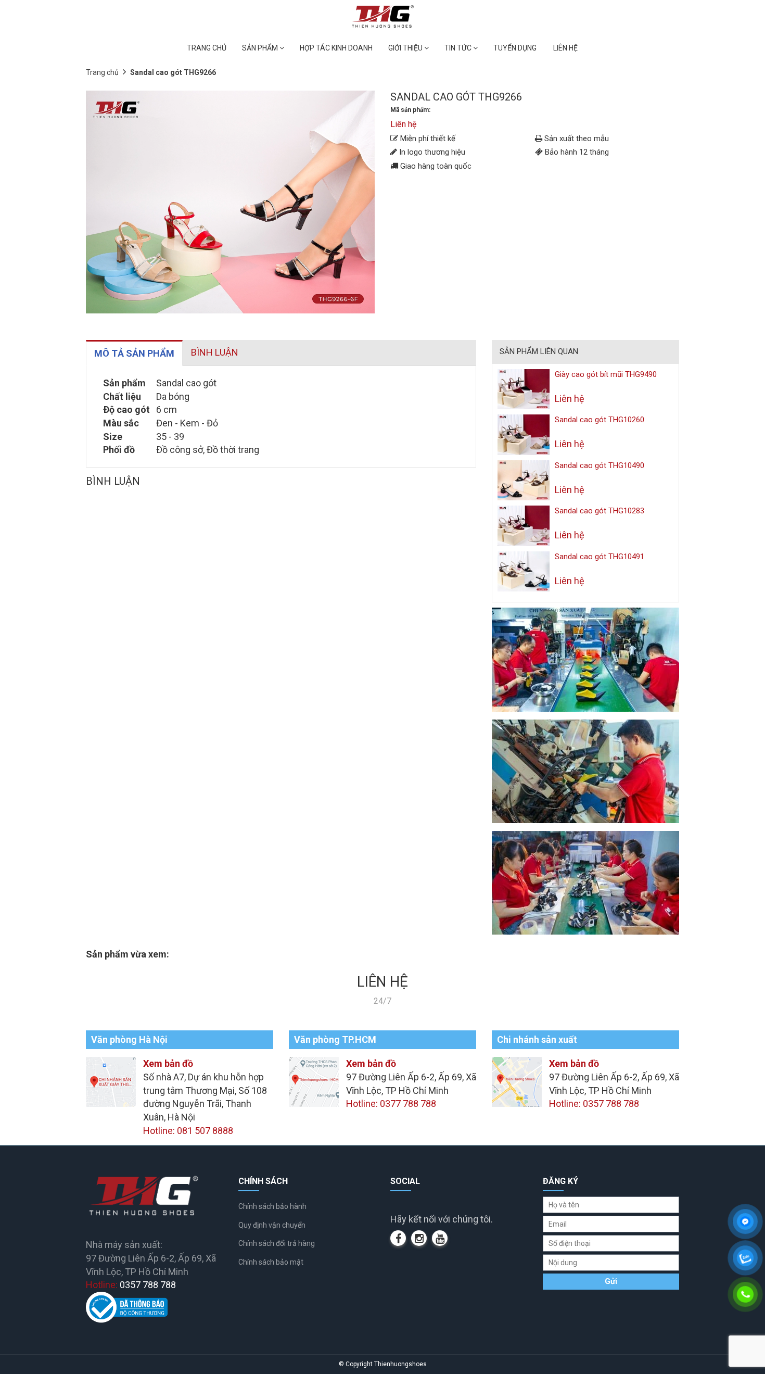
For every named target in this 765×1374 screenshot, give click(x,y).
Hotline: (131, 1284)
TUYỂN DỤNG (515, 48)
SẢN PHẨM (260, 48)
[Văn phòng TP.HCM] (314, 1081)
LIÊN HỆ (565, 48)
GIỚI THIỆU (406, 48)
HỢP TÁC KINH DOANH (336, 48)
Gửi (611, 1281)
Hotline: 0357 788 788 (594, 1103)
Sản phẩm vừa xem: (127, 954)
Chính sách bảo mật (270, 1262)
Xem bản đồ (168, 1063)
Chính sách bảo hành (272, 1206)
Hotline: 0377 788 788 (391, 1103)
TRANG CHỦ (206, 48)
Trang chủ (102, 72)
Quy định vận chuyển (271, 1225)
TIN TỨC (458, 48)
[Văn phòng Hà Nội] (111, 1081)
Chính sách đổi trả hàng (276, 1243)
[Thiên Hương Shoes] (383, 15)
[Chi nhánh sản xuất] (517, 1081)
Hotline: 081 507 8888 (188, 1130)
